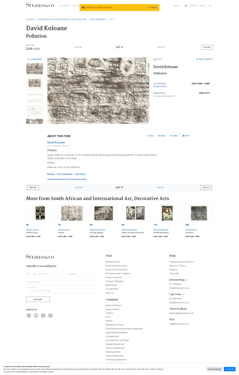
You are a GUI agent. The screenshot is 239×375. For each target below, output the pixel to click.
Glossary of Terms (177, 266)
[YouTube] (36, 315)
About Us (110, 293)
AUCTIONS (64, 6)
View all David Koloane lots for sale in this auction (67, 179)
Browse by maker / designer (118, 273)
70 (59, 225)
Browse (207, 47)
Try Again (153, 7)
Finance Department (114, 356)
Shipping (173, 269)
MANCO (109, 321)
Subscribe (37, 299)
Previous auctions (114, 277)
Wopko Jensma (32, 230)
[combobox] (31, 273)
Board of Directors (114, 305)
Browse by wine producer (117, 269)
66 (27, 225)
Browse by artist (113, 262)
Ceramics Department (115, 348)
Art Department (112, 336)
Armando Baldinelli (160, 230)
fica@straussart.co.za (179, 324)
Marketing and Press (115, 325)
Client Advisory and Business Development (124, 329)
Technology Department (116, 360)
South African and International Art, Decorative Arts (62, 19)
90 (123, 225)
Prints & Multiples (98, 19)
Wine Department (113, 352)
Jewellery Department (115, 344)
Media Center (111, 285)
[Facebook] (43, 315)
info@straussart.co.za (179, 288)
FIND (176, 6)
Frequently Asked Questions (181, 262)
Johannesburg (177, 280)
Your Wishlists (112, 289)
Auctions (30, 19)
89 (91, 225)
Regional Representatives (117, 332)
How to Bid (174, 273)
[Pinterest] (50, 315)
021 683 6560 (175, 299)
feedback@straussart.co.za (181, 313)
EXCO (108, 317)
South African (80, 174)
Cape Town (175, 294)
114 (155, 225)
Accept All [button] (230, 369)
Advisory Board (112, 309)
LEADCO (109, 313)
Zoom (36, 59)
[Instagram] (29, 315)
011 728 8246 (175, 284)
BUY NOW (77, 6)
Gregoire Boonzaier (97, 230)
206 (187, 225)
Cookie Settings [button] (214, 369)
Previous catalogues (115, 281)
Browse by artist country (116, 266)
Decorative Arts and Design (117, 340)
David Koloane (56, 142)
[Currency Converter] (186, 5)
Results (206, 187)
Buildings (51, 174)
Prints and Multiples (65, 174)
